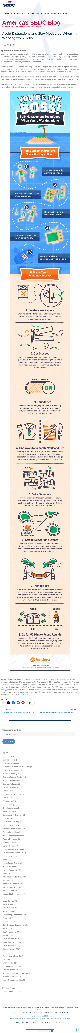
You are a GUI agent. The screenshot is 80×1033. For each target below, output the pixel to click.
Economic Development (12, 815)
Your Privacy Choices (43, 1031)
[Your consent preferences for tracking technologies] (76, 1029)
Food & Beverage (10, 839)
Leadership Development (13, 894)
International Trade (10, 887)
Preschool (7, 918)
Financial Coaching (10, 832)
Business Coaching (10, 763)
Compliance (7, 798)
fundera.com (23, 695)
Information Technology (12, 877)
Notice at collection (31, 1031)
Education (7, 818)
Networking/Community (12, 915)
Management (8, 904)
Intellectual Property (11, 884)
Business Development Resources (16, 767)
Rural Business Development (14, 925)
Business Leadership (11, 770)
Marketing (7, 911)
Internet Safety (9, 891)
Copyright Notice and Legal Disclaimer (22, 1018)
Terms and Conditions (53, 1018)
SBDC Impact (8, 928)
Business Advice (9, 760)
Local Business (9, 901)
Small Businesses (9, 946)
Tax (4, 953)
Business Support (10, 781)
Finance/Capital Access (12, 829)
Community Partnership (12, 794)
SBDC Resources (9, 932)
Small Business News (11, 939)
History (5, 860)
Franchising (7, 842)
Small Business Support (12, 942)
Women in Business (10, 977)
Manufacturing (8, 908)
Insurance (6, 880)
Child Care (7, 791)
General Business (9, 846)
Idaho (5, 873)
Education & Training (11, 822)
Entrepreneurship (10, 825)
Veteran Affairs (9, 970)
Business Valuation (10, 784)
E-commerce (8, 811)
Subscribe (9, 741)
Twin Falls (7, 959)
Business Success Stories (12, 777)
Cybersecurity (8, 805)
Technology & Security (12, 956)
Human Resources (10, 870)
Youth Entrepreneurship (12, 980)
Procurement (8, 922)
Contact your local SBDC (20, 1012)
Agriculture (7, 756)
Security (6, 935)
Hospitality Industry (10, 867)
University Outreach (11, 966)
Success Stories (9, 949)
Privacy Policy (40, 1018)
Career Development (11, 787)
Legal (5, 898)
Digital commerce (10, 808)
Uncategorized (9, 963)
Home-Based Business (12, 863)
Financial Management (12, 836)
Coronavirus (8, 801)
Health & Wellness (10, 856)
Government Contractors (13, 853)
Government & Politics (12, 849)
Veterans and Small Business (14, 973)
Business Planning (10, 774)
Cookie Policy (65, 1018)
